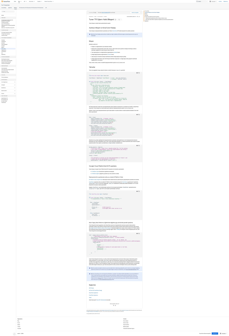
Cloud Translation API (106, 12)
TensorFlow (91, 16)
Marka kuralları (126, 326)
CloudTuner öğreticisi (93, 295)
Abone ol (215, 333)
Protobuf (109, 54)
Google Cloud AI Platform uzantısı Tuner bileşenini (100, 228)
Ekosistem (31, 1)
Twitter (18, 326)
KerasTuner (114, 30)
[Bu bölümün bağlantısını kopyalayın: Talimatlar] (96, 67)
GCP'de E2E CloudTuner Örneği (95, 290)
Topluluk (39, 1)
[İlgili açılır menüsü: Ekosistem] (34, 1)
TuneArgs (118, 229)
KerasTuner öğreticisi (93, 292)
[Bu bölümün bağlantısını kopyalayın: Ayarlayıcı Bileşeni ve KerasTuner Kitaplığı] (117, 28)
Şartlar (18, 333)
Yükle (15, 1)
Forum (18, 322)
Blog (18, 320)
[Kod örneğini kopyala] (139, 73)
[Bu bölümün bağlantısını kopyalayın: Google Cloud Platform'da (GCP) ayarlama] (117, 166)
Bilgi (19, 1)
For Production (5, 5)
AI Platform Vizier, (93, 179)
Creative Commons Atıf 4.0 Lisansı (108, 310)
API (24, 1)
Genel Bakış (3, 7)
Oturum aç (226, 1)
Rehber (15, 7)
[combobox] (202, 1)
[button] (7, 82)
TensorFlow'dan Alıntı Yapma (128, 328)
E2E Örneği (91, 288)
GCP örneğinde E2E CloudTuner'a (105, 279)
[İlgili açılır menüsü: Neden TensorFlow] (53, 1)
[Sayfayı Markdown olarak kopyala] (119, 20)
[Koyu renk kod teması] (137, 73)
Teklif (90, 297)
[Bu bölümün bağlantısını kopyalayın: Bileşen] (95, 41)
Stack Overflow (126, 324)
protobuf (115, 52)
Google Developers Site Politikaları (92, 311)
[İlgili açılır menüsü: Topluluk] (42, 1)
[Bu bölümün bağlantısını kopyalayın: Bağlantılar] (97, 285)
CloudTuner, (91, 182)
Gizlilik (22, 333)
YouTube (19, 328)
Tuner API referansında (101, 300)
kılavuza (99, 278)
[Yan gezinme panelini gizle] (14, 334)
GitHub (220, 1)
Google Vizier (100, 179)
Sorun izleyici (125, 320)
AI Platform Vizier (95, 171)
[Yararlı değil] (139, 16)
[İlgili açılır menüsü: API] (26, 1)
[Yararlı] (137, 16)
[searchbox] (8, 11)
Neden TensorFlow (48, 1)
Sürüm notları (125, 322)
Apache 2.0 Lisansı (125, 310)
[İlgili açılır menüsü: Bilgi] (21, 1)
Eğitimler (10, 7)
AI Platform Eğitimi (95, 173)
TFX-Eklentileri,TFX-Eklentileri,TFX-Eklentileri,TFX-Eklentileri (31, 7)
